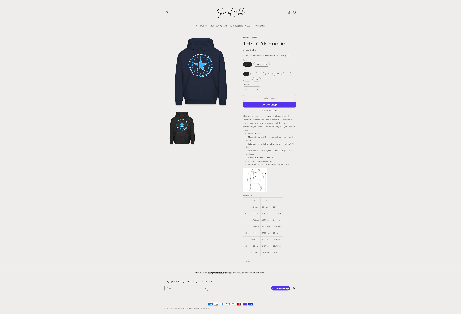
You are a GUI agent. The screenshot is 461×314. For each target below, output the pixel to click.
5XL (256, 79)
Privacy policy (205, 308)
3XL (287, 74)
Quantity (246, 84)
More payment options (269, 110)
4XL (247, 79)
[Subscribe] (205, 288)
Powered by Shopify (192, 308)
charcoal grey (261, 64)
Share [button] (248, 261)
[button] (167, 12)
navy (248, 64)
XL (269, 74)
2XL (277, 74)
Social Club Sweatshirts (177, 308)
